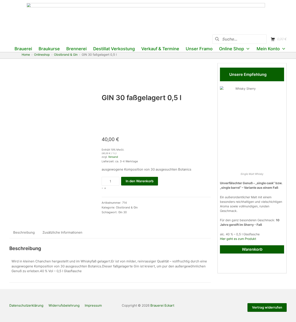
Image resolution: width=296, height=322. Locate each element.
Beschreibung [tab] (24, 232)
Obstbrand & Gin (127, 207)
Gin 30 (122, 212)
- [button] (102, 188)
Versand (113, 156)
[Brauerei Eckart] (146, 17)
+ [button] (105, 188)
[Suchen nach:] (239, 38)
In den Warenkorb (139, 181)
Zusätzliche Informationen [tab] (62, 232)
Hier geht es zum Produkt (238, 239)
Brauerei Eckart (162, 305)
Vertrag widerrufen (267, 307)
